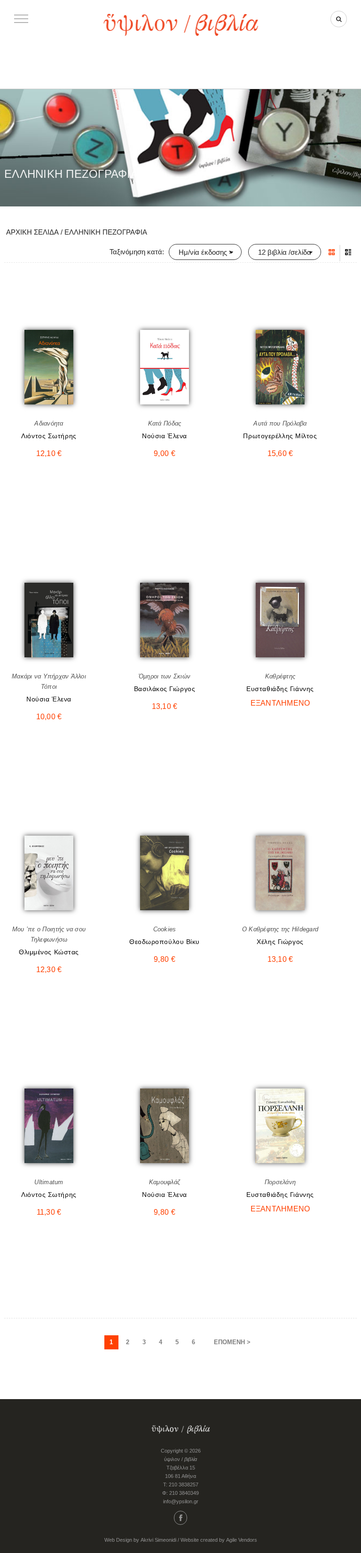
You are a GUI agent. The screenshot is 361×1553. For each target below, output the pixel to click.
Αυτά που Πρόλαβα (279, 423)
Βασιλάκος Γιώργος (165, 689)
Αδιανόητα (48, 423)
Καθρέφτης (280, 676)
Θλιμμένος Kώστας (49, 952)
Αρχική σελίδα (32, 232)
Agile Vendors (241, 1540)
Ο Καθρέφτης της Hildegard (280, 929)
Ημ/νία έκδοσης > (206, 252)
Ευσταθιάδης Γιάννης (280, 689)
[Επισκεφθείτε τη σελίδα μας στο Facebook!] (180, 1518)
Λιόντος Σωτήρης (48, 436)
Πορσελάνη (280, 1182)
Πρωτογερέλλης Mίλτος (280, 436)
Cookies (164, 929)
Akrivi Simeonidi (158, 1540)
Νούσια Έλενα (164, 436)
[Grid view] (331, 252)
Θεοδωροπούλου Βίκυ (164, 941)
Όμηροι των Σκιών (164, 676)
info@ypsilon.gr (180, 1501)
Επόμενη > (232, 1342)
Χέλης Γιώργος (280, 941)
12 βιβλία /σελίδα (284, 252)
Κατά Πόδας (164, 423)
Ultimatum (48, 1182)
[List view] (348, 252)
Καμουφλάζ (164, 1182)
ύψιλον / (180, 1459)
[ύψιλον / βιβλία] (180, 23)
